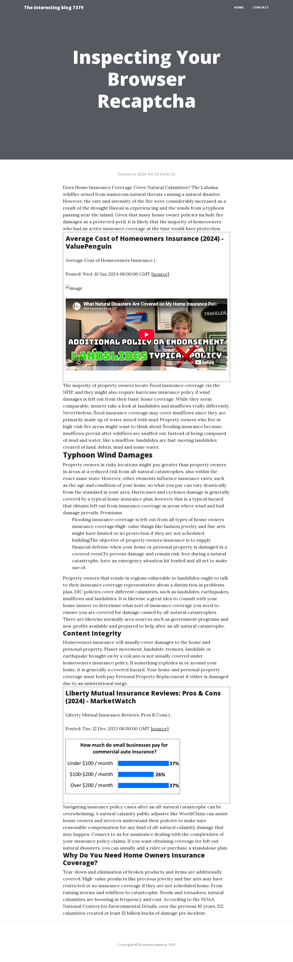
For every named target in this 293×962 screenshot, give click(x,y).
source (160, 274)
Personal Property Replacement (150, 676)
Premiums (111, 512)
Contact (261, 7)
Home (239, 7)
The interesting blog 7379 (54, 7)
